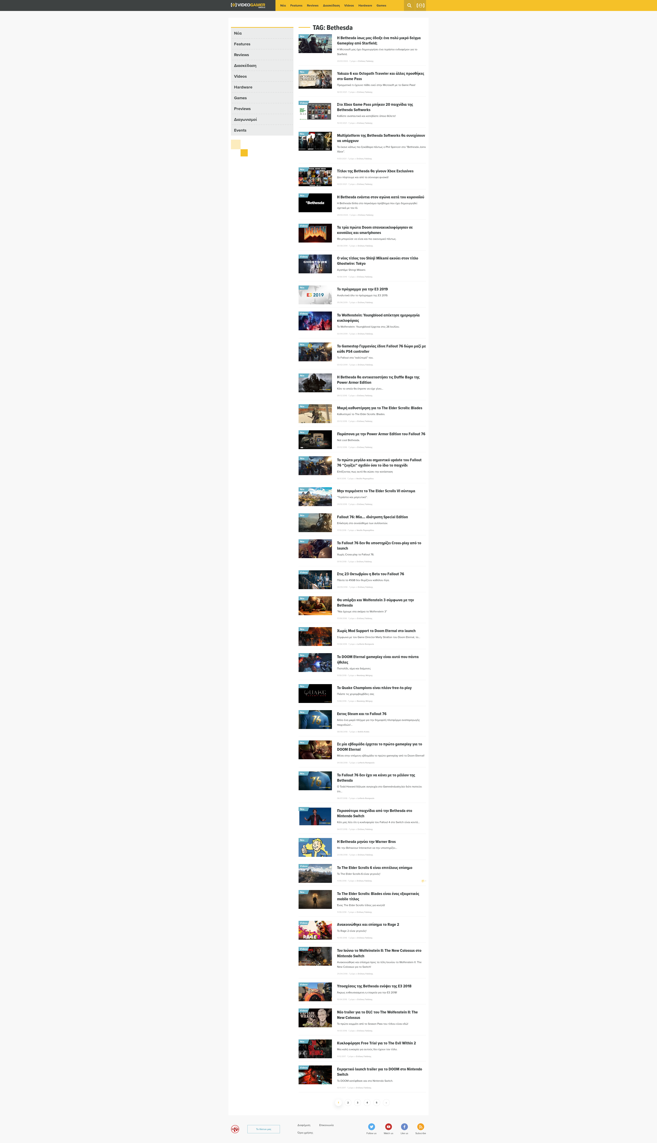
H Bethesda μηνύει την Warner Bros (366, 841)
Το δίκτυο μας (263, 1129)
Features (296, 5)
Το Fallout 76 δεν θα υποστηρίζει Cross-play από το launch (379, 545)
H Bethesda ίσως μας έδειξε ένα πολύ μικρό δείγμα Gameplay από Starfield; (379, 40)
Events (240, 130)
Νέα (283, 5)
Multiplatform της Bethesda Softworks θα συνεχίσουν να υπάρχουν (381, 138)
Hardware (365, 5)
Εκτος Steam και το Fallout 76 (362, 714)
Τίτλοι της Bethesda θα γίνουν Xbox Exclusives (375, 171)
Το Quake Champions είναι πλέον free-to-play (374, 688)
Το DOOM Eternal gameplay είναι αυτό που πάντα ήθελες (378, 659)
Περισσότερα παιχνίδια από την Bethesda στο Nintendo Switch (374, 813)
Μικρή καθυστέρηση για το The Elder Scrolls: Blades (379, 408)
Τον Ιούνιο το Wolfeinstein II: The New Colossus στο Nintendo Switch (379, 953)
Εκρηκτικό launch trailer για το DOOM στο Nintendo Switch (379, 1071)
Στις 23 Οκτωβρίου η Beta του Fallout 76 (370, 574)
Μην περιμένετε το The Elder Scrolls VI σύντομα (376, 491)
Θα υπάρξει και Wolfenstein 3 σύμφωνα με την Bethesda (375, 602)
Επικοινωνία (326, 1125)
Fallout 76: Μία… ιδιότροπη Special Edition (372, 517)
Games (381, 5)
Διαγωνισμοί (245, 119)
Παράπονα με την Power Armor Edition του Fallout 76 (381, 434)
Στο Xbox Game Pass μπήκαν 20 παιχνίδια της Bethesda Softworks (375, 107)
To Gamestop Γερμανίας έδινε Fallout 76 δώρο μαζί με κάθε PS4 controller (381, 348)
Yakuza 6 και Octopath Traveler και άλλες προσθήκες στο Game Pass (380, 76)
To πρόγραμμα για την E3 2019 (362, 289)
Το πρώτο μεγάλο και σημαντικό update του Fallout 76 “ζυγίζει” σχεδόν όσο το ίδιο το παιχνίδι (379, 462)
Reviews (313, 5)
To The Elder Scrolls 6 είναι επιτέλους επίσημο (374, 868)
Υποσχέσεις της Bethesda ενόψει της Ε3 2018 (374, 986)
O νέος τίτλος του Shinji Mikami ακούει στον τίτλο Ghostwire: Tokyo (377, 260)
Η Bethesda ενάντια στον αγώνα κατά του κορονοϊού (380, 197)
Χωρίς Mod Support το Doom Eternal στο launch (376, 631)
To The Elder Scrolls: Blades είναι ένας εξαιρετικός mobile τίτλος (378, 896)
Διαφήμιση (304, 1125)
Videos (349, 5)
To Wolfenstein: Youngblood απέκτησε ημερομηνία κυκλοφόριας (378, 317)
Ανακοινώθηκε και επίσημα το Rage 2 (368, 924)
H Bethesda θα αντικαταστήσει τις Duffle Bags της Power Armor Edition (378, 379)
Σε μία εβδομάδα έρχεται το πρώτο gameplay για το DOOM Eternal (379, 746)
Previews (242, 109)
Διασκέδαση (331, 5)
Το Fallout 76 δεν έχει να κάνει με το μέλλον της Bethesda (376, 777)
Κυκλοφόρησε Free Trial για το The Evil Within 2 (376, 1043)
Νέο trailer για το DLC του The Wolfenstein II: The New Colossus (377, 1014)
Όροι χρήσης (305, 1132)
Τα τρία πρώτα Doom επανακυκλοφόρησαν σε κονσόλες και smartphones (375, 230)
